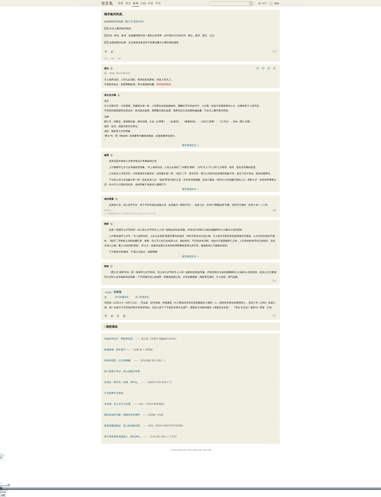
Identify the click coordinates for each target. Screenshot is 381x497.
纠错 (209, 450)
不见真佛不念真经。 (115, 393)
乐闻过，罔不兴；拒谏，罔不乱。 (122, 382)
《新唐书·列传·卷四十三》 (160, 382)
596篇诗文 (123, 297)
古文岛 (107, 3)
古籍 (143, 3)
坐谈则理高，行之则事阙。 (118, 360)
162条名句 (144, 297)
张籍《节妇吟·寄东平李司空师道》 (166, 425)
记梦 (106, 58)
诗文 (128, 3)
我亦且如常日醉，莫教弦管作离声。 (123, 414)
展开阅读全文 (189, 145)
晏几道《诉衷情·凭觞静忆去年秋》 (159, 338)
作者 (150, 3)
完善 (274, 51)
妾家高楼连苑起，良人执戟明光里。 (123, 425)
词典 (3, 495)
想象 (112, 58)
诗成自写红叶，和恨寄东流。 (119, 338)
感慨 (119, 58)
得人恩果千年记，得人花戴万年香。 (123, 371)
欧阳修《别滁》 (156, 414)
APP (264, 3)
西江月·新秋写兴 (134, 21)
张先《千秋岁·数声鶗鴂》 (152, 404)
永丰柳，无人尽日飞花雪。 (118, 404)
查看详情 (3, 486)
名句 (135, 3)
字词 (158, 3)
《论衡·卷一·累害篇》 (143, 349)
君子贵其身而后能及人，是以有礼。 (123, 436)
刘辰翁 (117, 21)
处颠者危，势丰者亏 (115, 349)
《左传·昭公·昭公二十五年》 (163, 436)
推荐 (120, 3)
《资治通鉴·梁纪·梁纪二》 (153, 360)
